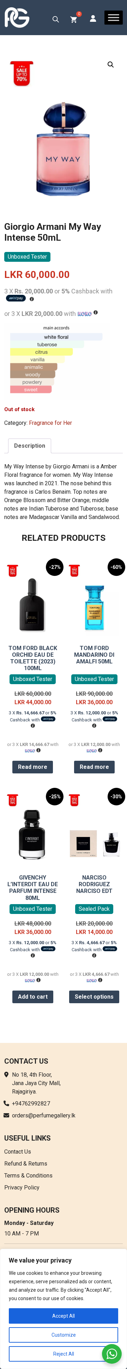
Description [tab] (29, 445)
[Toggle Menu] (113, 17)
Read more (32, 767)
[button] (110, 64)
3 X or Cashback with (32, 716)
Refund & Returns (25, 1163)
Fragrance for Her (50, 423)
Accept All (63, 1316)
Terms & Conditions (28, 1175)
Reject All (63, 1354)
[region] (63, 1309)
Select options (94, 996)
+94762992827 (31, 1103)
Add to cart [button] (33, 996)
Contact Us (17, 1151)
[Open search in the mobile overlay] (55, 19)
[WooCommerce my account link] (93, 19)
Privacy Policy (22, 1187)
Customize (64, 1335)
